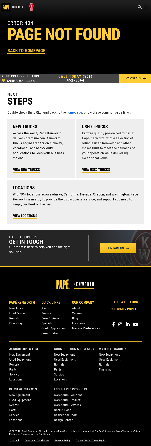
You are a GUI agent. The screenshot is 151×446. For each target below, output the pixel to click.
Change (31, 80)
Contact (14, 440)
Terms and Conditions (36, 440)
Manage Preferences (86, 328)
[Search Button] (140, 8)
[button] (26, 50)
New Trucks (17, 309)
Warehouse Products (68, 400)
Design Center (63, 420)
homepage (74, 113)
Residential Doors (66, 415)
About (76, 309)
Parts (45, 309)
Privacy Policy (62, 440)
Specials (46, 323)
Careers (77, 313)
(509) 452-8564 (80, 78)
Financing (15, 323)
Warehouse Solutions (68, 395)
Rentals (14, 318)
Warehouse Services (67, 405)
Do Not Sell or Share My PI (91, 440)
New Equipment (19, 355)
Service (46, 313)
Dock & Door (62, 410)
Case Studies (49, 333)
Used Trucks (17, 313)
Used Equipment (20, 360)
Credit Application (53, 328)
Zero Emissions (51, 318)
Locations (78, 323)
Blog (75, 318)
